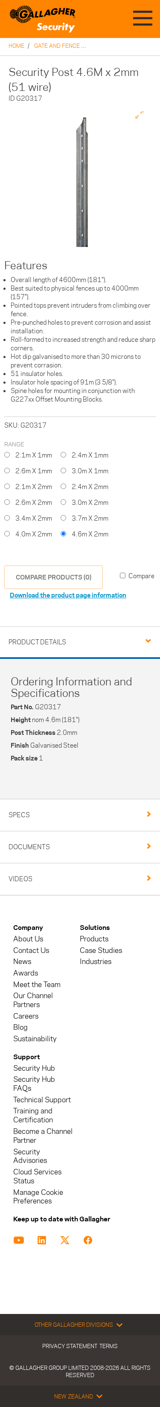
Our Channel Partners (33, 1000)
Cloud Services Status (37, 1177)
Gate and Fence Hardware (72, 46)
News (22, 961)
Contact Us (31, 950)
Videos (20, 878)
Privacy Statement (69, 1346)
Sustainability (35, 1038)
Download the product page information (68, 595)
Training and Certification (33, 1115)
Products (94, 939)
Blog (20, 1027)
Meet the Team (37, 984)
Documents (29, 846)
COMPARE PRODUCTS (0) (53, 577)
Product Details (37, 642)
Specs (19, 814)
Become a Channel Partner (43, 1136)
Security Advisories (30, 1156)
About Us (28, 939)
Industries (95, 961)
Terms (108, 1346)
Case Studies (101, 950)
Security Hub (34, 1068)
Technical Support (42, 1099)
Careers (25, 1016)
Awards (25, 973)
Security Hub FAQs (34, 1084)
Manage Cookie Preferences (38, 1197)
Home (16, 46)
